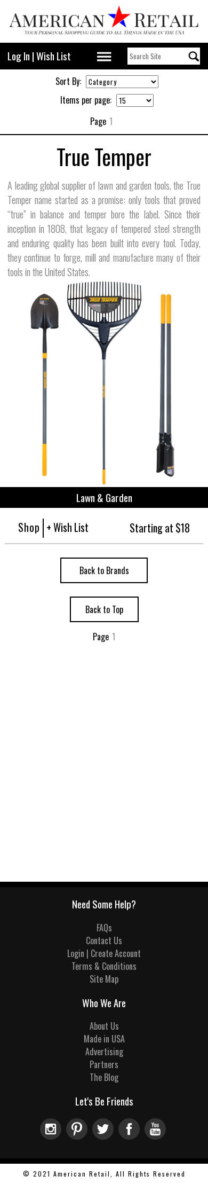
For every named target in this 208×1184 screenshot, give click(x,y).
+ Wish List (67, 527)
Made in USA (104, 1038)
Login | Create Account (104, 953)
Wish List (53, 56)
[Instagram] (53, 1136)
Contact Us (104, 940)
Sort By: (68, 81)
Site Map (104, 979)
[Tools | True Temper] (104, 480)
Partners (104, 1064)
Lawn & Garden (104, 497)
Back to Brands (104, 570)
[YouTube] (157, 1136)
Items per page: (85, 99)
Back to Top (104, 609)
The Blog (104, 1077)
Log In (18, 56)
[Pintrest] (79, 1136)
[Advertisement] (104, 772)
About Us (104, 1026)
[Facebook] (131, 1136)
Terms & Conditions (104, 966)
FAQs (104, 927)
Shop (29, 527)
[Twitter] (105, 1136)
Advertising (104, 1051)
